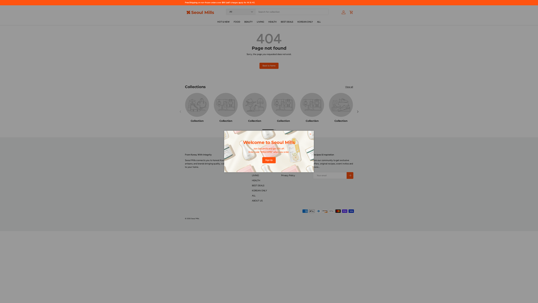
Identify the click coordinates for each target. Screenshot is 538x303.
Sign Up (269, 160)
